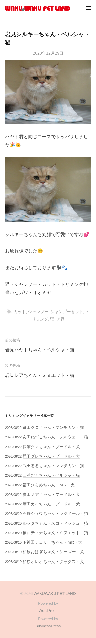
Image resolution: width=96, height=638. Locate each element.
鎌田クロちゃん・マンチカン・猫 (53, 427)
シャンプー (38, 311)
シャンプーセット (66, 311)
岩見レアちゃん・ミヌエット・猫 (39, 375)
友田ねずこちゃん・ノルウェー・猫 (55, 437)
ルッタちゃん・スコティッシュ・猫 (55, 523)
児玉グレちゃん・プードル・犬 (51, 456)
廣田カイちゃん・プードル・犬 (51, 504)
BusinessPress (48, 626)
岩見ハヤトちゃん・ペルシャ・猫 (39, 349)
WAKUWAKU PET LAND (55, 593)
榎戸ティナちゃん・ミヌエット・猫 (55, 532)
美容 (60, 319)
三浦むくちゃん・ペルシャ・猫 (51, 475)
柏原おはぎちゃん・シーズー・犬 (53, 551)
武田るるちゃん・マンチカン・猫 (53, 465)
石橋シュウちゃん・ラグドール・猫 (55, 513)
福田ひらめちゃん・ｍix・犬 (49, 485)
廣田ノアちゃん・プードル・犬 (51, 494)
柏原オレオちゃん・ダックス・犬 (53, 561)
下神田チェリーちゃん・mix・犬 (52, 542)
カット (20, 311)
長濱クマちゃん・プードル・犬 (51, 446)
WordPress (48, 610)
